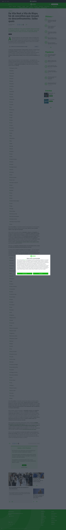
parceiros (25, 259)
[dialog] (33, 265)
